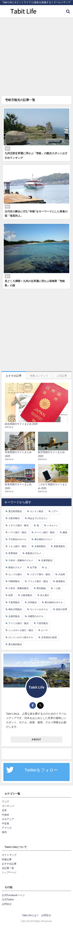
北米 (4, 810)
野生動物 (41, 588)
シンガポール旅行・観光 (20, 630)
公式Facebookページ (13, 895)
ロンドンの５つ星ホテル (20, 637)
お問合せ (7, 904)
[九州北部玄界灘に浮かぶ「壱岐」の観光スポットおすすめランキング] (36, 134)
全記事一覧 (8, 868)
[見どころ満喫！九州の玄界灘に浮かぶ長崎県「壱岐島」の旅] (36, 256)
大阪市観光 (14, 518)
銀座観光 (60, 581)
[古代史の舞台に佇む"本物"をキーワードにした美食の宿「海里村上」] (36, 192)
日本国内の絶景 (49, 637)
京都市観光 (14, 616)
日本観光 (32, 602)
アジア (5, 801)
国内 (4, 832)
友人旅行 (44, 595)
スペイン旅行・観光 (44, 532)
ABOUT (36, 739)
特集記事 (7, 859)
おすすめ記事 (9, 864)
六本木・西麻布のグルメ (20, 560)
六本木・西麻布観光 (18, 588)
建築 (65, 532)
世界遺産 (12, 553)
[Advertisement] (36, 56)
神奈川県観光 (15, 609)
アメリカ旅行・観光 (18, 623)
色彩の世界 (61, 609)
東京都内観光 (15, 644)
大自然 (61, 574)
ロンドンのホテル (39, 609)
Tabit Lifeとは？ (30, 915)
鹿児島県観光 (15, 511)
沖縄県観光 (14, 581)
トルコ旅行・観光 (17, 546)
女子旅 (33, 567)
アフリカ (7, 828)
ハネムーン (52, 525)
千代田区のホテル (17, 539)
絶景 (10, 595)
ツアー (54, 511)
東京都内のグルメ (43, 539)
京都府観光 (40, 546)
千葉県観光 (14, 602)
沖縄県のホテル (35, 616)
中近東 (5, 823)
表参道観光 (59, 546)
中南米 (5, 815)
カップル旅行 (15, 574)
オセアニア (8, 819)
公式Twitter (8, 899)
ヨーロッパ (8, 806)
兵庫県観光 (46, 560)
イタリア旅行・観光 (40, 574)
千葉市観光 (42, 623)
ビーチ (44, 630)
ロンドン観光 (36, 511)
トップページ (9, 872)
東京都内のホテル (54, 602)
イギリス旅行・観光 (18, 525)
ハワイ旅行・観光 (17, 532)
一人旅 (57, 588)
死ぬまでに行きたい (38, 518)
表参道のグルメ (33, 553)
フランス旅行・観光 (38, 581)
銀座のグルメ (15, 567)
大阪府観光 (26, 595)
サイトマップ (9, 855)
